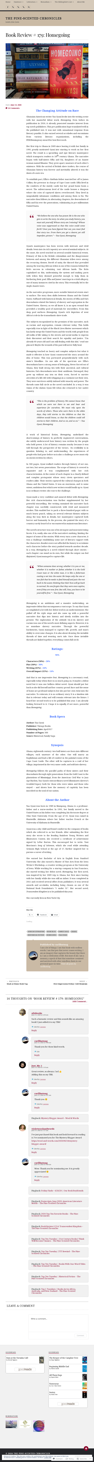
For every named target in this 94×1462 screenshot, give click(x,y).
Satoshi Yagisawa (12, 1360)
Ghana (74, 931)
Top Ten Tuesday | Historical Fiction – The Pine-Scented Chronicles (56, 1277)
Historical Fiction (36, 935)
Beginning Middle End (59, 1366)
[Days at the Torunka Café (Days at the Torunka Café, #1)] (41, 1362)
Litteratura (31, 2)
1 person (43, 1027)
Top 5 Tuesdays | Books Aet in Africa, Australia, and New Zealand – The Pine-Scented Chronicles (54, 1291)
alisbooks (37, 1013)
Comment (80, 1335)
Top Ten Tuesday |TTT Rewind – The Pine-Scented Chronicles (56, 1252)
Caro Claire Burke (56, 1386)
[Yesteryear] (84, 1388)
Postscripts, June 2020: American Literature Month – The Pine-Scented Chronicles (57, 1202)
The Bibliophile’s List (63, 2)
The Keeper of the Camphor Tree (63, 1358)
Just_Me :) (37, 1065)
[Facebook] (8, 7)
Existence (18, 2)
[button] (11, 1424)
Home (8, 2)
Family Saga (64, 931)
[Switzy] (84, 1397)
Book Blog (51, 931)
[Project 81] (18, 7)
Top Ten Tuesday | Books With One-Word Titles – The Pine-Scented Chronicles (58, 1265)
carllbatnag (41, 1040)
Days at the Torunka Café (17, 1358)
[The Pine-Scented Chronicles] (13, 7)
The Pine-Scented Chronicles (34, 18)
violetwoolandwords (43, 1128)
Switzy (52, 1392)
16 (14, 108)
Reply (34, 1030)
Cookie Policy (48, 1458)
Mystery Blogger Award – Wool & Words (60, 1118)
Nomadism (45, 2)
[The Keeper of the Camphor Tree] (84, 1363)
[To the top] (86, 1448)
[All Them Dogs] (84, 1380)
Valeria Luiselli (55, 1368)
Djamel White (54, 1377)
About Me (81, 2)
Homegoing (51, 935)
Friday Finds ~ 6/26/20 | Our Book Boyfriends (62, 1190)
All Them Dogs (55, 1375)
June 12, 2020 (16, 105)
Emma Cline (54, 1394)
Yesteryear (54, 1383)
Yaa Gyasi (63, 935)
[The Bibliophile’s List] (23, 7)
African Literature (36, 931)
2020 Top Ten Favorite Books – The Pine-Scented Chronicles (55, 1214)
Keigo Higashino (55, 1360)
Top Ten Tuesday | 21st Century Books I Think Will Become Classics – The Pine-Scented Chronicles (58, 1240)
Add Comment (79, 1001)
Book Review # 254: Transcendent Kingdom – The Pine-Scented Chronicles (57, 1227)
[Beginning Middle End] (84, 1371)
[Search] (29, 7)
